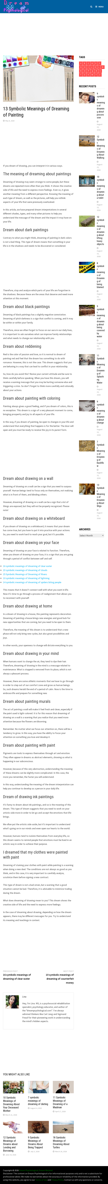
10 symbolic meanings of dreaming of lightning (26, 578)
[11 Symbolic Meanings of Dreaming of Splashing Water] (87, 355)
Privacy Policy (57, 1179)
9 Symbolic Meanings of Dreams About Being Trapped (35, 1142)
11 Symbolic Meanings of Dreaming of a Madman (60, 1102)
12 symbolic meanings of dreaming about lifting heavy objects (101, 230)
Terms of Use (41, 1179)
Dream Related (46, 1170)
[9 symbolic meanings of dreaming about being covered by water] (87, 306)
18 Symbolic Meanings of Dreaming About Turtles (61, 1142)
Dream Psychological (28, 1170)
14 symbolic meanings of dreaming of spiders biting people (32, 582)
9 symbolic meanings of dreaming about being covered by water (101, 321)
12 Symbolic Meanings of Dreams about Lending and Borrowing (10, 1144)
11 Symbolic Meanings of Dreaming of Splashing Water (101, 369)
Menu (101, 6)
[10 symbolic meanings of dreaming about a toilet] (87, 177)
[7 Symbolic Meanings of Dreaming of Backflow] (87, 442)
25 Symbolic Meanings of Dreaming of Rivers (25, 574)
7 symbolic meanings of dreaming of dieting (38, 1101)
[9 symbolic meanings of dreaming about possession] (87, 93)
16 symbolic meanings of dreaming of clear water (27, 566)
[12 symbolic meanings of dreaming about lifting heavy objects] (87, 217)
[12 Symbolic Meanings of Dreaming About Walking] (87, 137)
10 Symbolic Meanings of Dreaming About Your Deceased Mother (11, 1104)
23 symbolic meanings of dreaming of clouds (25, 570)
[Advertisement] (54, 31)
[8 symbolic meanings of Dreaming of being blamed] (87, 263)
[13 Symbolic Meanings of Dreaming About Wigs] (87, 485)
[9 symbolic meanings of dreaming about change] (87, 401)
